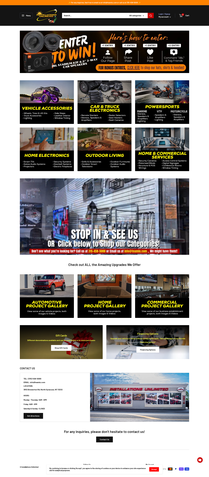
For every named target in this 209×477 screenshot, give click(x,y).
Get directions (33, 416)
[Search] (151, 15)
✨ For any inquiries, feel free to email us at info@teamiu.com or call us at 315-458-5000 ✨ (104, 2)
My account (164, 17)
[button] (200, 460)
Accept (154, 469)
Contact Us (104, 439)
